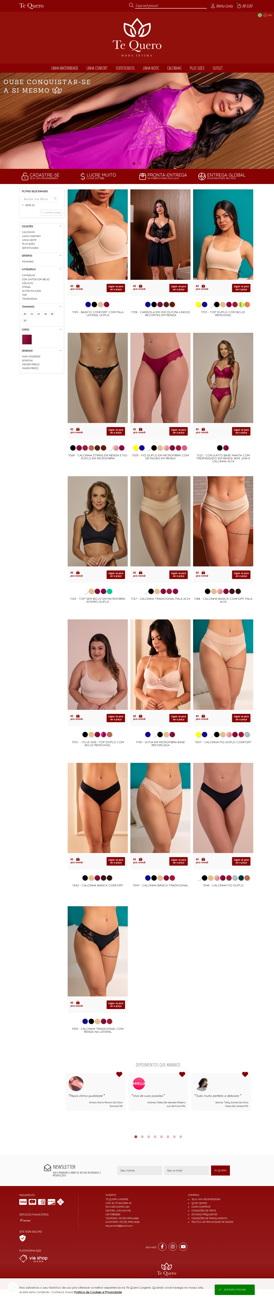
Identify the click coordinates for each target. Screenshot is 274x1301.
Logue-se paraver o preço (115, 288)
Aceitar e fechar (235, 1289)
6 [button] (168, 1137)
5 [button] (161, 1137)
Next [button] (251, 1101)
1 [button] (134, 163)
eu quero (220, 1170)
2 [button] (140, 163)
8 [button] (181, 1137)
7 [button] (174, 1137)
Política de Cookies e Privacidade (98, 1292)
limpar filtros (53, 212)
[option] (137, 121)
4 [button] (155, 1137)
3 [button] (148, 1137)
